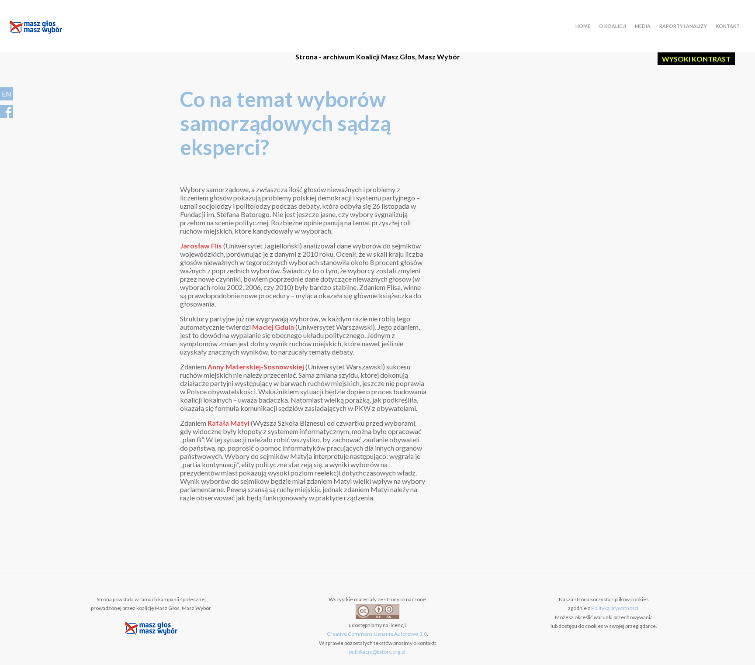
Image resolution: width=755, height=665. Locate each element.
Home (582, 26)
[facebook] (6, 111)
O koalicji (612, 26)
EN (6, 94)
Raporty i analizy (683, 26)
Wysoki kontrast (696, 59)
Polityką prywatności (614, 608)
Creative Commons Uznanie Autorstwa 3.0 (377, 634)
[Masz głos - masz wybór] (36, 28)
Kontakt (728, 26)
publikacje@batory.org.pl (377, 651)
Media (643, 26)
